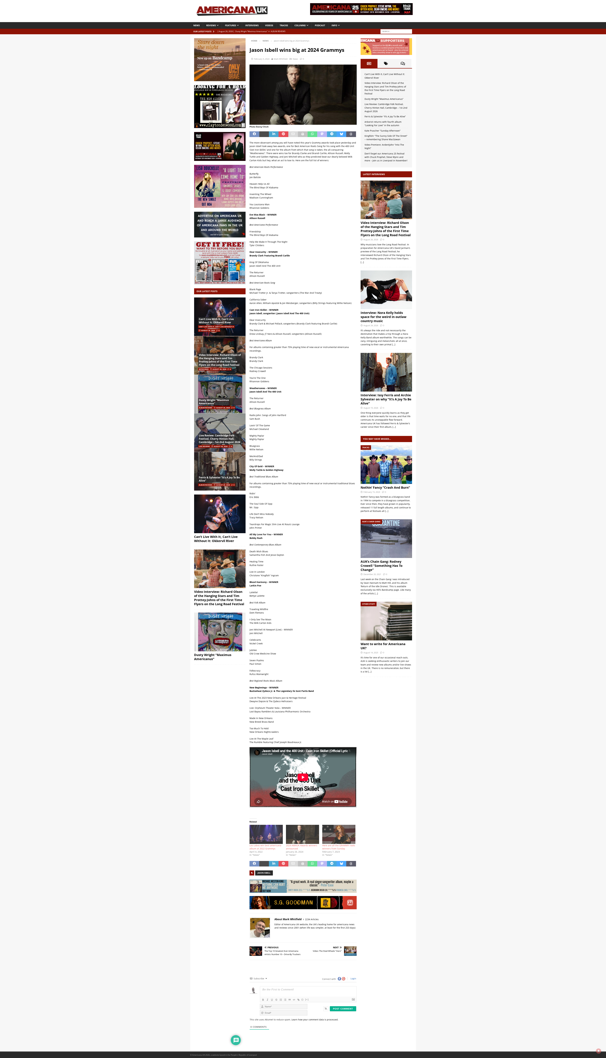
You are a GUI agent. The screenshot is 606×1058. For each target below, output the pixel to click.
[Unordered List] (285, 1000)
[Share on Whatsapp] (312, 134)
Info (334, 25)
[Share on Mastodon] (322, 134)
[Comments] (402, 63)
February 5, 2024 (261, 58)
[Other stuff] (386, 621)
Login (353, 978)
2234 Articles (312, 919)
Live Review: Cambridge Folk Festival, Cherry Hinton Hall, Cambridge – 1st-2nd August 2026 (219, 439)
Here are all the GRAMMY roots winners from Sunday (338, 847)
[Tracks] (386, 464)
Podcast (320, 25)
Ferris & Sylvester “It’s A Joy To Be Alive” (219, 479)
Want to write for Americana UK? (383, 646)
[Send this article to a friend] (293, 134)
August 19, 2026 (370, 407)
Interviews (252, 25)
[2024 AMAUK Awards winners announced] (302, 834)
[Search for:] (396, 31)
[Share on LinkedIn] (274, 134)
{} (302, 999)
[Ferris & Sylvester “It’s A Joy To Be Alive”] (220, 471)
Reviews (211, 25)
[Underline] (272, 1000)
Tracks (284, 25)
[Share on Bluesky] (341, 134)
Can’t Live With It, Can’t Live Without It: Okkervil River (216, 320)
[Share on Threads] (351, 134)
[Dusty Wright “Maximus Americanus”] (220, 394)
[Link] (298, 1000)
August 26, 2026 (208, 330)
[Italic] (267, 1000)
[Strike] (276, 1000)
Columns (300, 25)
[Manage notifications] (598, 1051)
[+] (307, 999)
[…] (362, 262)
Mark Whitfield (281, 58)
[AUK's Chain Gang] (386, 538)
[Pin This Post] (283, 134)
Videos (269, 25)
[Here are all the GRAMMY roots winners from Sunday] (338, 834)
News (196, 25)
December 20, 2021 (372, 574)
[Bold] (263, 1000)
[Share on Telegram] (332, 134)
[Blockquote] (289, 1000)
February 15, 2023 (371, 492)
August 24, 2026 (370, 325)
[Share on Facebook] (254, 134)
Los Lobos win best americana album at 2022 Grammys (265, 847)
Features (230, 25)
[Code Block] (294, 1000)
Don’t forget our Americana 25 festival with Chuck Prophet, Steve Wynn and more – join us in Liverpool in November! (386, 157)
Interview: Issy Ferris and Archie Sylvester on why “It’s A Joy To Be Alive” (386, 399)
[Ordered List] (281, 1000)
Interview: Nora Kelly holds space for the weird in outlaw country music (383, 317)
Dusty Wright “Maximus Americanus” (214, 401)
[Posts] (369, 63)
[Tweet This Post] (264, 134)
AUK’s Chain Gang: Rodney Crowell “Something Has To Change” (381, 565)
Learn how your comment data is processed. (314, 1019)
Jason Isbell (264, 873)
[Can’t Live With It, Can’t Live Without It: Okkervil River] (220, 316)
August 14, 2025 (370, 652)
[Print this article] (303, 134)
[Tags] (385, 63)
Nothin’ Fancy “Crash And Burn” (385, 487)
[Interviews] (386, 199)
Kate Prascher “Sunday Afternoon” (383, 130)
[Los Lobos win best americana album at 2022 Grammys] (266, 834)
